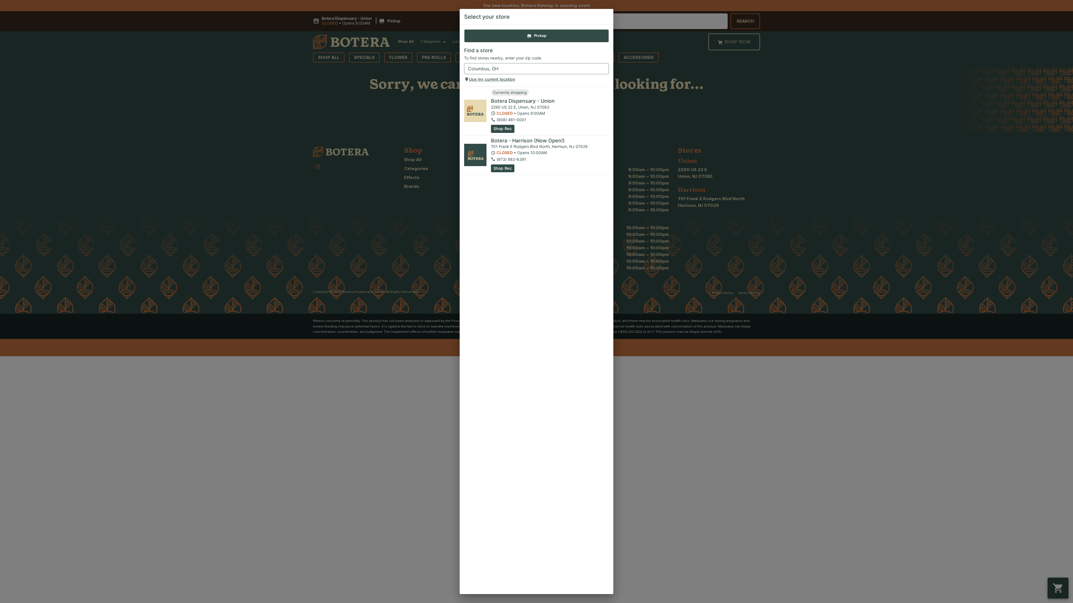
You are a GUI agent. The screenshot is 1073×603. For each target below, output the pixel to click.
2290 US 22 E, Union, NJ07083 (520, 107)
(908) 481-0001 (511, 119)
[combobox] (532, 69)
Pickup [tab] (540, 36)
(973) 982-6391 (511, 159)
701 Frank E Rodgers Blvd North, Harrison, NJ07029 (539, 146)
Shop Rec (502, 128)
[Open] (604, 69)
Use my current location (492, 79)
